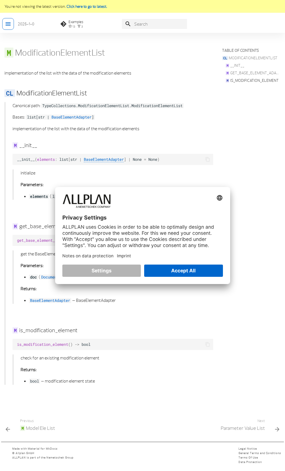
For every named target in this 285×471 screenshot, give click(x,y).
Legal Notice (248, 448)
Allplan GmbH (25, 453)
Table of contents (240, 50)
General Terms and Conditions (260, 453)
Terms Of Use (248, 457)
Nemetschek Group (59, 457)
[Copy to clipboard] (207, 159)
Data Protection (250, 462)
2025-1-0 (26, 23)
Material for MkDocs (43, 448)
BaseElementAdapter (71, 117)
